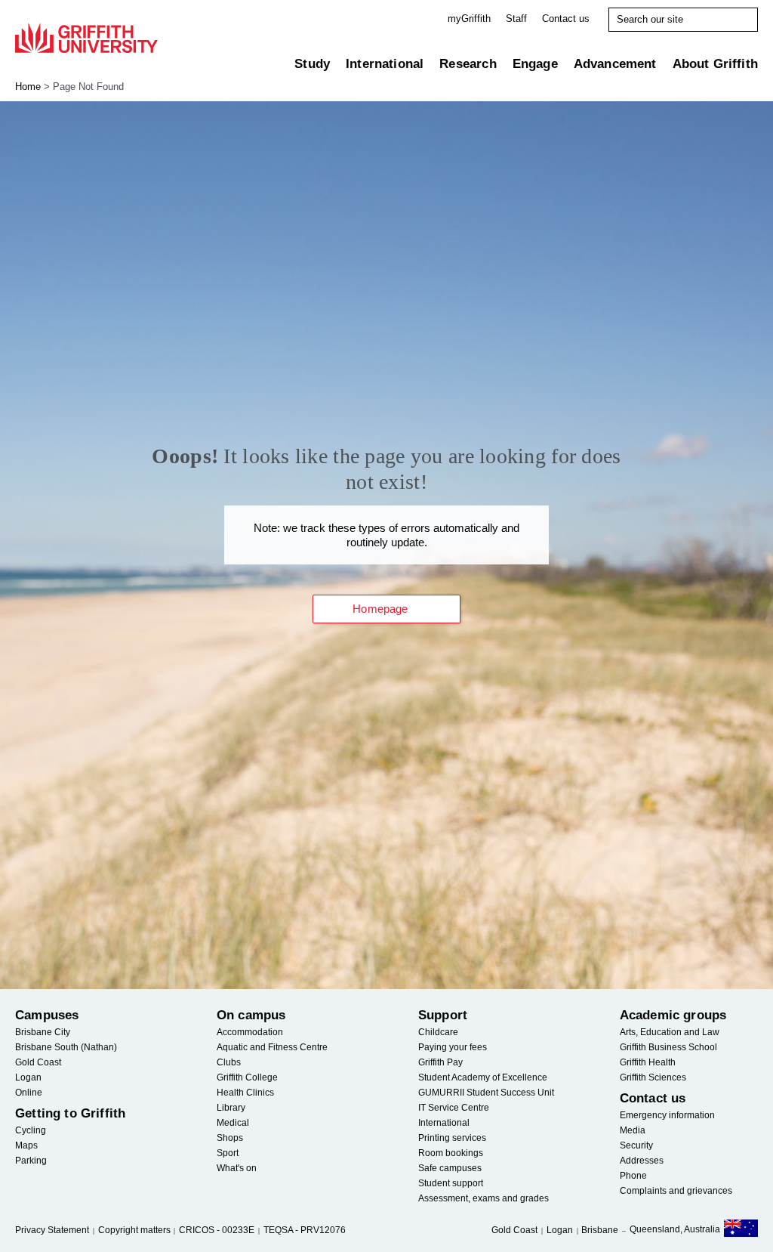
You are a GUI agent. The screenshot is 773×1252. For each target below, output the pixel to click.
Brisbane (599, 1230)
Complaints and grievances (676, 1191)
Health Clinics (245, 1092)
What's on (237, 1168)
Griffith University (86, 38)
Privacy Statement (52, 1230)
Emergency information (667, 1115)
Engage (535, 64)
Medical (233, 1123)
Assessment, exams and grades (483, 1198)
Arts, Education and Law (669, 1032)
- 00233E (216, 1230)
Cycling (30, 1130)
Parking (31, 1160)
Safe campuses (450, 1168)
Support (442, 1015)
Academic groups (673, 1015)
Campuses (47, 1015)
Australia (741, 1231)
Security (636, 1145)
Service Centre (453, 1107)
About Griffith (715, 64)
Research (467, 64)
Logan (28, 1077)
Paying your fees (452, 1047)
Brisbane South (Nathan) (66, 1047)
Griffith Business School (668, 1047)
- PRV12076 (304, 1230)
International (384, 64)
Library (231, 1107)
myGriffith (469, 18)
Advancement (615, 64)
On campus (251, 1015)
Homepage (380, 608)
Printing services (452, 1138)
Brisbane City (42, 1032)
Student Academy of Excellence (482, 1077)
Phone (633, 1175)
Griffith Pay (440, 1062)
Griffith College (247, 1077)
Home (28, 86)
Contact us (566, 18)
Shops (230, 1138)
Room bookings (450, 1153)
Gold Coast (38, 1062)
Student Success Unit (486, 1092)
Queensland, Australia (675, 1229)
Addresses (642, 1160)
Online (28, 1092)
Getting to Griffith (70, 1113)
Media (632, 1130)
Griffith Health (648, 1062)
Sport (228, 1153)
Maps (26, 1145)
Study (312, 64)
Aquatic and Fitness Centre (272, 1047)
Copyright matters (134, 1230)
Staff (516, 18)
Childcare (438, 1032)
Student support (450, 1183)
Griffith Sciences (653, 1077)
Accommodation (250, 1032)
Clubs (229, 1062)
